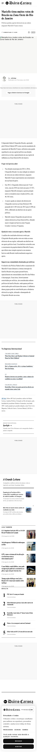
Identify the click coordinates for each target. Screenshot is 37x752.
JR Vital (4, 398)
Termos (25, 729)
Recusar (18, 741)
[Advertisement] (18, 120)
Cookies (17, 729)
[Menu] (3, 3)
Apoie (33, 32)
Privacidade (8, 729)
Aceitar (18, 746)
